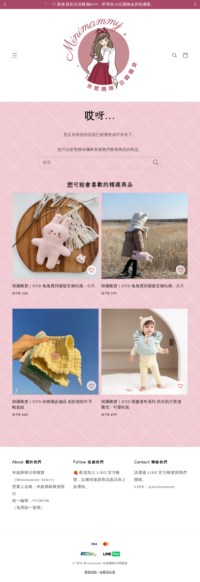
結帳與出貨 (107, 572)
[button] (14, 55)
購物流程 (91, 572)
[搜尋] (155, 162)
